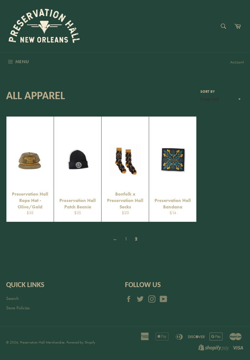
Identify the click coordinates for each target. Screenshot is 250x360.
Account (237, 62)
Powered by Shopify (80, 342)
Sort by (207, 91)
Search (12, 298)
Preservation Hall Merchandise (42, 342)
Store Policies (18, 308)
